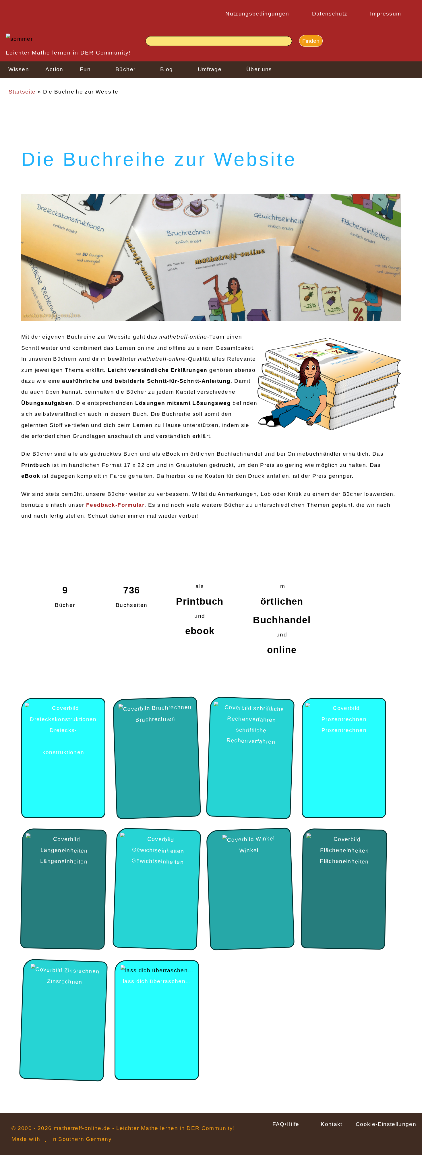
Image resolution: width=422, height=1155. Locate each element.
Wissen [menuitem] (18, 69)
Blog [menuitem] (166, 69)
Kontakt (331, 1124)
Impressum (385, 14)
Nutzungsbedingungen (257, 14)
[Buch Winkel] (248, 840)
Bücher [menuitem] (125, 69)
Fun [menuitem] (85, 69)
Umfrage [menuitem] (210, 69)
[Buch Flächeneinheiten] (345, 845)
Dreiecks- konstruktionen (63, 741)
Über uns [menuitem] (259, 69)
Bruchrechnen (155, 719)
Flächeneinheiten (344, 861)
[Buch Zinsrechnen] (65, 970)
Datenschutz (330, 14)
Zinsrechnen (64, 981)
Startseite (22, 92)
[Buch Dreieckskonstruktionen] (63, 714)
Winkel (249, 850)
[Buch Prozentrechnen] (344, 714)
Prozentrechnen (344, 730)
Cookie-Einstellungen (386, 1124)
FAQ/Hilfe (285, 1124)
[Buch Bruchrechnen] (155, 708)
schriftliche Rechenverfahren (251, 736)
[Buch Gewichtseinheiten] (158, 845)
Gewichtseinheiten (158, 861)
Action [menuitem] (54, 69)
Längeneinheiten (64, 861)
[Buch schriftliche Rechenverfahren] (252, 714)
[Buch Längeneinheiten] (64, 845)
